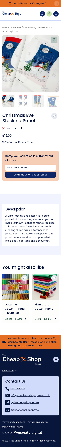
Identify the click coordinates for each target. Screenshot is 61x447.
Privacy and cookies (38, 422)
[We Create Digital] (28, 432)
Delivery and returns (12, 426)
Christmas (29, 27)
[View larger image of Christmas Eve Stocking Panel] (30, 63)
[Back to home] (11, 14)
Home (5, 27)
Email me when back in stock (30, 174)
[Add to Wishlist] (54, 116)
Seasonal (16, 27)
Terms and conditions (13, 422)
